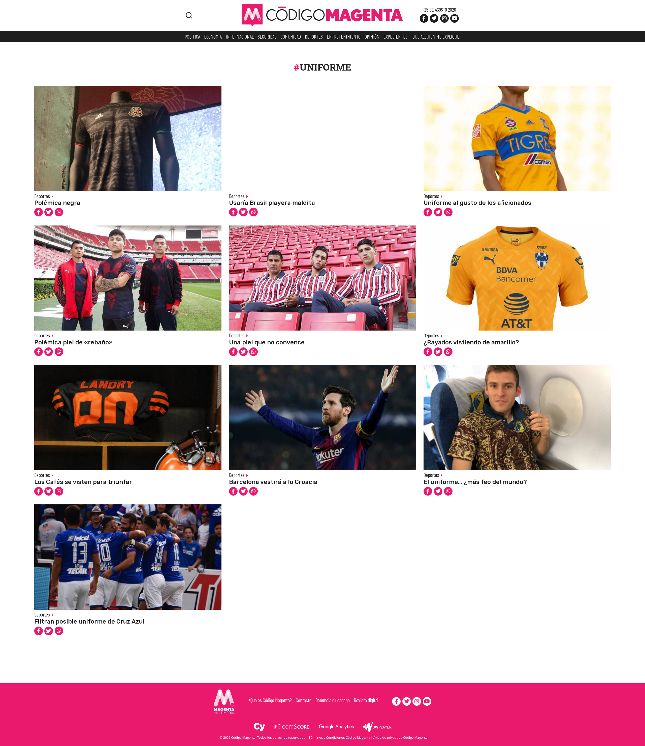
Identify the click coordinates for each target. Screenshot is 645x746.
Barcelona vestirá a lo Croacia (273, 481)
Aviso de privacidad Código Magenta (400, 737)
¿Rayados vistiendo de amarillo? (471, 342)
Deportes (42, 196)
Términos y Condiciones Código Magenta (339, 737)
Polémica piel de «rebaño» (73, 342)
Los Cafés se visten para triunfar (83, 481)
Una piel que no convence (267, 342)
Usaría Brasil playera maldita (272, 202)
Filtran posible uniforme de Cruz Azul (89, 621)
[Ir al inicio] (322, 15)
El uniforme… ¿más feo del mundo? (475, 481)
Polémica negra (57, 202)
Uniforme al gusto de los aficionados (477, 202)
